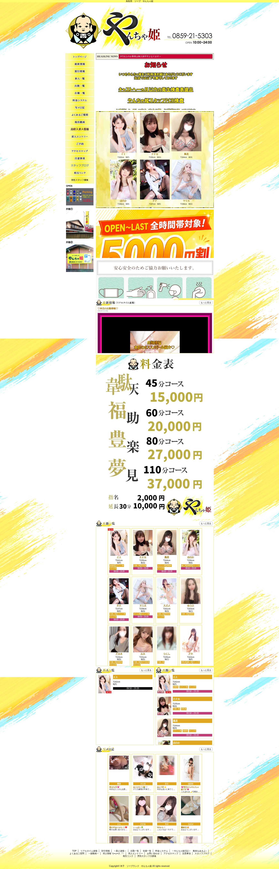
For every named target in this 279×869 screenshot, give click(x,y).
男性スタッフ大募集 (79, 180)
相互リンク (79, 173)
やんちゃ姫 (139, 27)
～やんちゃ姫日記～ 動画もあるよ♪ (79, 107)
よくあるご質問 (79, 114)
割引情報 (79, 71)
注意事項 (79, 158)
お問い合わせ (79, 144)
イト (123, 154)
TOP (79, 56)
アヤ (190, 653)
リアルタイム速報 (79, 64)
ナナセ (154, 154)
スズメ (166, 605)
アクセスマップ (79, 151)
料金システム (79, 100)
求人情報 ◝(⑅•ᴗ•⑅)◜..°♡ (79, 129)
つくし (166, 653)
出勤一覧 (79, 85)
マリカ (186, 200)
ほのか (123, 200)
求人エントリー (79, 136)
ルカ (143, 653)
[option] (155, 288)
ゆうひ (190, 605)
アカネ (119, 653)
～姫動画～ (79, 122)
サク (167, 824)
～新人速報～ (79, 78)
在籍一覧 (79, 93)
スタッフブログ (79, 165)
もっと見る (206, 302)
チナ (155, 200)
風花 (186, 154)
